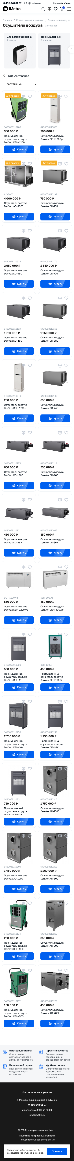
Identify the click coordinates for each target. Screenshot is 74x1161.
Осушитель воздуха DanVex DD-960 (15, 272)
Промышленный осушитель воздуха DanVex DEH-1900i (51, 676)
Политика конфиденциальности (37, 1135)
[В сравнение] (23, 97)
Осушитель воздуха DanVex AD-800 (52, 877)
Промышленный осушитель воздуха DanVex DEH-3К (15, 811)
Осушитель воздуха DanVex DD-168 (52, 204)
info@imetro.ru (32, 3)
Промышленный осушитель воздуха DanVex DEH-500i (15, 1012)
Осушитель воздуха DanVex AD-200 (52, 944)
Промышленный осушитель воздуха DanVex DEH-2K (15, 676)
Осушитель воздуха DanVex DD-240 (52, 406)
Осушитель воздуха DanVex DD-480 (15, 339)
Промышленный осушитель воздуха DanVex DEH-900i (15, 945)
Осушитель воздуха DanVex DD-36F (52, 541)
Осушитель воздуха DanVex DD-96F (52, 473)
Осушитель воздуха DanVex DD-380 (52, 339)
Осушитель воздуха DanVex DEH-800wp (52, 608)
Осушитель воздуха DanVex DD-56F (15, 541)
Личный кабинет (62, 3)
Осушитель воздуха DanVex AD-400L (52, 1011)
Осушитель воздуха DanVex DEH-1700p (15, 406)
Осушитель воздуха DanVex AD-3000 (15, 204)
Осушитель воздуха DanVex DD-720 (52, 272)
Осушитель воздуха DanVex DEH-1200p (52, 137)
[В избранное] (30, 96)
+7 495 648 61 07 (12, 3)
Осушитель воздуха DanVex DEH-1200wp (16, 608)
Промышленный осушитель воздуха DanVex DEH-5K (51, 743)
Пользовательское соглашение (37, 1139)
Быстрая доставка (20, 1050)
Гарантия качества (57, 1050)
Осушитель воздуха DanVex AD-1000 (15, 877)
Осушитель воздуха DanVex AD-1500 (52, 810)
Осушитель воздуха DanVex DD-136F (15, 473)
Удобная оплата (55, 1065)
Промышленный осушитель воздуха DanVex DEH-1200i (15, 138)
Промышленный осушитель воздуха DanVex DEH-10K (15, 743)
